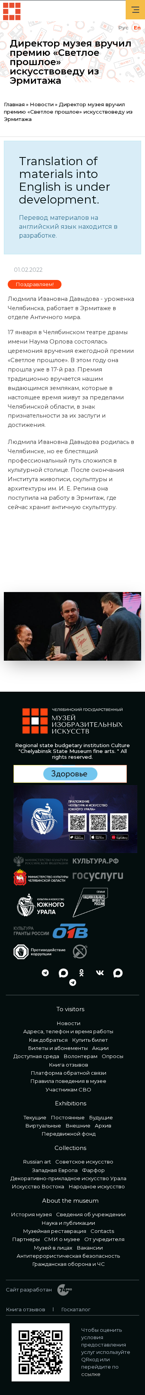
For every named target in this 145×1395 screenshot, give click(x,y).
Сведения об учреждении (91, 1214)
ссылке (91, 1374)
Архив (103, 1125)
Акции (100, 1048)
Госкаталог (75, 1309)
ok (80, 973)
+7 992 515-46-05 (25, 973)
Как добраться (48, 1040)
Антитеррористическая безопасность (68, 1256)
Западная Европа (55, 1170)
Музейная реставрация (54, 1231)
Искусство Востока (38, 1186)
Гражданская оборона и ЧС (68, 1264)
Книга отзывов (68, 1065)
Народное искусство (96, 1186)
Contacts (102, 1231)
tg (43, 973)
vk (98, 973)
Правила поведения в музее (68, 1081)
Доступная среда (36, 1056)
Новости (42, 104)
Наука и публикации (68, 1223)
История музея (31, 1214)
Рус (123, 27)
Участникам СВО (68, 1089)
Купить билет (90, 1040)
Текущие (35, 1117)
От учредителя (104, 1239)
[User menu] (135, 9)
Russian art (37, 1161)
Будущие (101, 1117)
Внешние (77, 1125)
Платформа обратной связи (68, 1073)
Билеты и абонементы (58, 1048)
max (61, 973)
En (137, 27)
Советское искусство (84, 1161)
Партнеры (26, 1239)
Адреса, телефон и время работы (68, 1031)
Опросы (112, 1056)
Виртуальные (43, 1125)
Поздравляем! (34, 284)
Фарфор (93, 1170)
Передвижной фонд (68, 1134)
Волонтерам (80, 1056)
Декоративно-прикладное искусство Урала (68, 1178)
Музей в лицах (53, 1248)
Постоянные (68, 1117)
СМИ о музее (62, 1239)
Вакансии (90, 1248)
